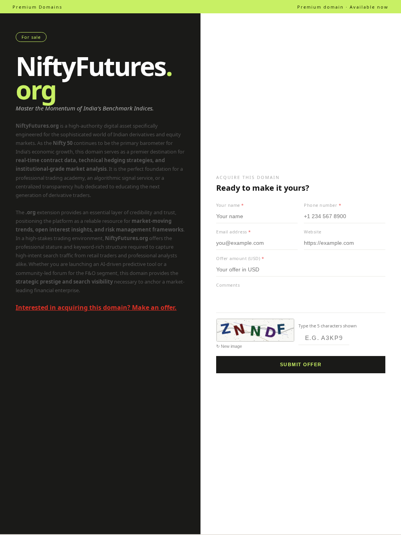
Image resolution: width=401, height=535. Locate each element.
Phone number (322, 205)
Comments (228, 285)
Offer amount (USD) (240, 258)
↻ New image (229, 346)
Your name (230, 205)
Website (313, 232)
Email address (233, 232)
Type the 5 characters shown (327, 326)
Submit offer (301, 364)
